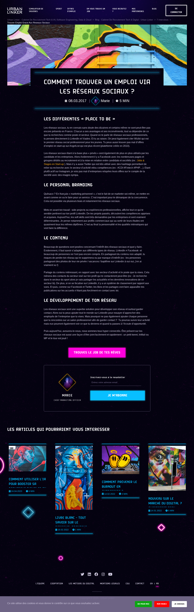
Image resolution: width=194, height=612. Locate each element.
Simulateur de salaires (36, 10)
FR (157, 583)
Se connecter (176, 10)
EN (151, 583)
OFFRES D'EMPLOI (71, 10)
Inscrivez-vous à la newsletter (107, 377)
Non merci (162, 604)
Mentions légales (110, 583)
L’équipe (40, 583)
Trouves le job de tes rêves (97, 352)
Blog (154, 9)
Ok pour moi (143, 604)
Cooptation (56, 583)
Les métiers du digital (81, 583)
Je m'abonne (117, 395)
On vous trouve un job (96, 10)
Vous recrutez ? (119, 10)
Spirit (59, 9)
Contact (139, 583)
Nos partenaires (138, 10)
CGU (128, 583)
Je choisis (179, 604)
